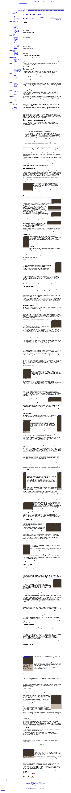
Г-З (58, 10)
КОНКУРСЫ (16, 84)
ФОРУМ (19, 10)
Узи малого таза (3, 790)
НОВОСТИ (16, 14)
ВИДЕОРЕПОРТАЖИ (18, 68)
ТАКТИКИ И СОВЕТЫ (16, 25)
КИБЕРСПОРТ (16, 30)
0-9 (35, 10)
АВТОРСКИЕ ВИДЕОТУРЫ (16, 67)
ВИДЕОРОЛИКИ (17, 71)
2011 (14, 97)
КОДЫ (15, 32)
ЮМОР (15, 55)
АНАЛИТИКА (16, 38)
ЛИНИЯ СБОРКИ (15, 57)
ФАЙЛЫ (13, 73)
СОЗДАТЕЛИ (16, 45)
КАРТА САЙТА (38, 1)
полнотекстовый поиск (59, 1)
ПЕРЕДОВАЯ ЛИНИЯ (14, 13)
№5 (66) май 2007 (58, 19)
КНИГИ (15, 48)
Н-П (61, 10)
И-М (60, 10)
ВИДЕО (22, 10)
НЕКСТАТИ (16, 83)
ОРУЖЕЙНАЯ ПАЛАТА (32, 15)
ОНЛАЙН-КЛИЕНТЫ (16, 78)
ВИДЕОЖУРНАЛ (17, 31)
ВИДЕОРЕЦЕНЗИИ (17, 69)
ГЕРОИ (15, 44)
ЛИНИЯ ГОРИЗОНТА (14, 35)
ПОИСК (52, 1)
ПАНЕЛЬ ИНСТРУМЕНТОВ (17, 59)
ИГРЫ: (29, 10)
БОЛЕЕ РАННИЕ (15, 100)
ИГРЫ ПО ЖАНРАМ (23, 3)
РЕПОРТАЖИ (16, 19)
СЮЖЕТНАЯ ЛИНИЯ (14, 51)
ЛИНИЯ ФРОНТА (15, 21)
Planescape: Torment (15, 108)
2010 (14, 98)
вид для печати (42, 17)
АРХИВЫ (13, 96)
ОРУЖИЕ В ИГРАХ (16, 40)
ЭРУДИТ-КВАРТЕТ (15, 86)
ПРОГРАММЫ (16, 79)
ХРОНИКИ (16, 53)
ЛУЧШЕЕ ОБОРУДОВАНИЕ (17, 61)
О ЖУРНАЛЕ (14, 90)
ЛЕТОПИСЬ (16, 43)
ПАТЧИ (15, 76)
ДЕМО (15, 75)
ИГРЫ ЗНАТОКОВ (17, 70)
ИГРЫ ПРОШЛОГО (16, 37)
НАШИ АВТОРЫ (15, 94)
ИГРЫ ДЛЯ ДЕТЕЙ (16, 29)
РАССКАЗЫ (16, 54)
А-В (56, 10)
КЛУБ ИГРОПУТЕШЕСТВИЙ (18, 65)
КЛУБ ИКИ (21, 5)
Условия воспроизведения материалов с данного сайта (35, 783)
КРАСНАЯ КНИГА (16, 42)
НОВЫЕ (32, 10)
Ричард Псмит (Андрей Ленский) (29, 18)
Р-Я (63, 10)
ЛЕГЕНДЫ (16, 52)
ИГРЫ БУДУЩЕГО (16, 18)
